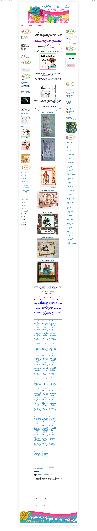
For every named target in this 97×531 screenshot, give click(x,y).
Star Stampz (69, 235)
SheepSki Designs (56, 100)
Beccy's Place (69, 153)
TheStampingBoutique (71, 243)
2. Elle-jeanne (44, 327)
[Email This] (49, 467)
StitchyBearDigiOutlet (71, 238)
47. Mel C (45, 458)
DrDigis (68, 175)
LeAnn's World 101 (70, 198)
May (24, 205)
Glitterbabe (69, 182)
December (25, 179)
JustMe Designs (70, 189)
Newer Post (36, 501)
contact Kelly (50, 42)
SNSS (68, 231)
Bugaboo (68, 155)
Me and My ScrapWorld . (69, 102)
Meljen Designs (70, 204)
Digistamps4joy (70, 169)
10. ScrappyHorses (37, 353)
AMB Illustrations (70, 149)
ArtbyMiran (69, 151)
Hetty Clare (69, 183)
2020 (24, 215)
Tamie (43, 260)
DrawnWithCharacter (71, 174)
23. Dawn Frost (45, 388)
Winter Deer (50, 212)
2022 (24, 178)
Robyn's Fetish (69, 220)
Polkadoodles (69, 215)
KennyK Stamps (70, 191)
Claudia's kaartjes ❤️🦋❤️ (71, 90)
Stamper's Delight (70, 234)
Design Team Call (30, 25)
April (24, 207)
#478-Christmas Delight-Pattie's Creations (26, 191)
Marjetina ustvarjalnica (69, 118)
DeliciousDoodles (70, 165)
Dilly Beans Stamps (70, 171)
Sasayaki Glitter (70, 223)
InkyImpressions (70, 186)
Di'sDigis (68, 167)
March (24, 208)
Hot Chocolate (51, 190)
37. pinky (37, 432)
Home (22, 25)
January (25, 211)
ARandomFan (69, 150)
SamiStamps (69, 222)
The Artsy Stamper (70, 240)
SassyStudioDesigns (71, 224)
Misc (67, 208)
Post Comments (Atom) (43, 505)
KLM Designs (69, 194)
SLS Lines (68, 230)
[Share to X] (51, 467)
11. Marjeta (45, 353)
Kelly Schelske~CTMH (71, 190)
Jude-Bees (69, 108)
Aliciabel (68, 146)
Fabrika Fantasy (70, 179)
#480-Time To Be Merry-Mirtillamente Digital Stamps (26, 184)
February (25, 210)
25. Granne (37, 397)
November (25, 181)
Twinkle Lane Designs (71, 246)
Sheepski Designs (40, 468)
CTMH (68, 163)
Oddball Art (69, 212)
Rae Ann (43, 190)
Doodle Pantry (69, 173)
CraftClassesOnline (70, 161)
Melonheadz (69, 206)
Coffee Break (51, 164)
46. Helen (37, 458)
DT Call (68, 177)
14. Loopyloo (44, 362)
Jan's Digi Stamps (70, 187)
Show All (74, 119)
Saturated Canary (70, 226)
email (52, 38)
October (25, 197)
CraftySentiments (70, 162)
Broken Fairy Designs (71, 154)
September (25, 199)
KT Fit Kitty (38, 474)
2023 (23, 177)
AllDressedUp (69, 147)
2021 (23, 213)
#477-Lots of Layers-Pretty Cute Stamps (26, 195)
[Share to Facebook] (52, 467)
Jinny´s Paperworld (70, 111)
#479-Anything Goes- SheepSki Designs (26, 188)
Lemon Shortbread (70, 201)
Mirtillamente (69, 207)
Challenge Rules (40, 25)
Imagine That (69, 185)
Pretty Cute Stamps (70, 218)
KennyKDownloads (70, 193)
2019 (23, 216)
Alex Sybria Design (70, 145)
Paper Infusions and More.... (71, 96)
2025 (24, 174)
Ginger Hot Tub (50, 260)
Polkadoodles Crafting (71, 216)
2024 (24, 175)
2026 (24, 172)
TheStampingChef (70, 244)
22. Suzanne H (37, 388)
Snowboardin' (51, 112)
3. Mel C (52, 327)
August (24, 200)
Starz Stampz (69, 236)
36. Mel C (53, 423)
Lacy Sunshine (69, 195)
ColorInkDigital (70, 158)
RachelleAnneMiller (70, 219)
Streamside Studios (70, 239)
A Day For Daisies (70, 142)
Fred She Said (69, 181)
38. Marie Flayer (45, 432)
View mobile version (48, 502)
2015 (23, 222)
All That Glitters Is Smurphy (70, 114)
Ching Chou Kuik (70, 157)
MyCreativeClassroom (71, 210)
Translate (70, 39)
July (24, 202)
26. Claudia (45, 397)
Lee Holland (69, 199)
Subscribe (70, 65)
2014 (23, 224)
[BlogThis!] (50, 467)
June (24, 203)
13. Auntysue (37, 362)
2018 (23, 218)
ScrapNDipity (69, 227)
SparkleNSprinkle (70, 232)
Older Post (60, 501)
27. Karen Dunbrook (52, 397)
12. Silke (52, 353)
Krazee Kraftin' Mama (71, 92)
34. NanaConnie (37, 423)
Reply (37, 480)
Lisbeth (43, 112)
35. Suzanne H (44, 423)
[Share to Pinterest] (53, 467)
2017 (23, 219)
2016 (23, 221)
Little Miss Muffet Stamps (70, 203)
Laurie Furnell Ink (70, 197)
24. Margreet (52, 388)
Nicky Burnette (70, 211)
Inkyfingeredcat (70, 98)
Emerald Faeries (70, 178)
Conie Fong (69, 159)
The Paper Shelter (70, 242)
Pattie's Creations (47, 48)
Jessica (43, 237)
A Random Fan (69, 143)
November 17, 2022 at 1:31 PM (46, 474)
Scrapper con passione (69, 106)
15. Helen (53, 362)
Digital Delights (70, 170)
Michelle (44, 164)
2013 (23, 225)
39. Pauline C (52, 432)
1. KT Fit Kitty (37, 327)
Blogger (50, 511)
